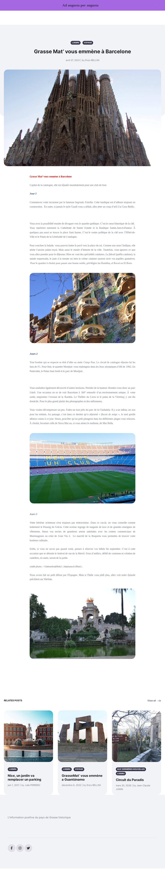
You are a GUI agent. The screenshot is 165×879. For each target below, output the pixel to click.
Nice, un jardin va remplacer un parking (24, 777)
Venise (48, 579)
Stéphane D (69, 567)
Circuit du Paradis (130, 780)
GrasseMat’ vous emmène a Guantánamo (82, 777)
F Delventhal (50, 567)
